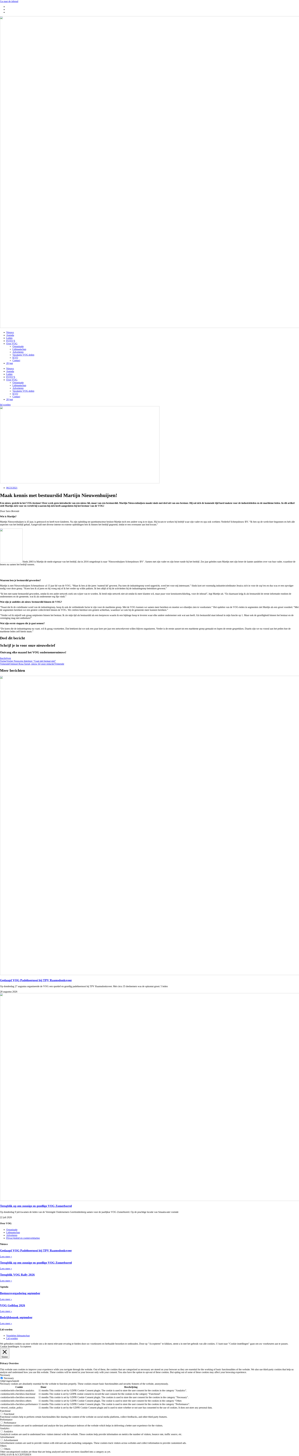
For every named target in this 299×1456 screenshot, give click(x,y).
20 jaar (9, 363)
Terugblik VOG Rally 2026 (17, 1274)
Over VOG (11, 343)
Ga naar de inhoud (9, 1)
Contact (16, 360)
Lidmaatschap (19, 349)
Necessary (9, 1378)
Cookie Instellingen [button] (9, 1346)
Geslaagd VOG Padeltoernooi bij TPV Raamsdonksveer (36, 980)
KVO (15, 357)
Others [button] (3, 1445)
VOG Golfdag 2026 (12, 1305)
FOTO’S (10, 340)
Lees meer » (6, 1256)
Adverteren (18, 352)
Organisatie (18, 346)
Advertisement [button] (7, 1437)
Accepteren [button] (25, 1346)
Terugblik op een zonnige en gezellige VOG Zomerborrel (36, 1206)
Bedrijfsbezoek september (16, 1317)
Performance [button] (6, 1419)
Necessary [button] (5, 1375)
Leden (9, 338)
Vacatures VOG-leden (23, 354)
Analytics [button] (4, 1428)
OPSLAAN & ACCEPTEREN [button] (15, 1454)
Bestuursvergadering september (20, 1293)
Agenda (10, 335)
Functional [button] (5, 1411)
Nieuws (10, 332)
